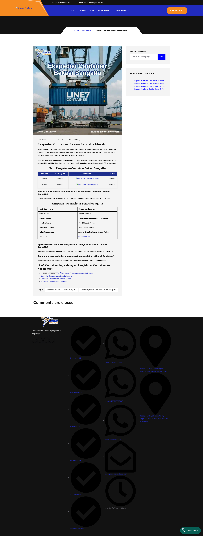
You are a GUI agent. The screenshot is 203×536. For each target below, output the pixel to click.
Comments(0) (74, 140)
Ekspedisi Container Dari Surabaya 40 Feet (149, 89)
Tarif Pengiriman (119, 10)
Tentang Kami (103, 10)
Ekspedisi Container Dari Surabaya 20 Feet (149, 86)
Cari (161, 57)
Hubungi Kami (176, 11)
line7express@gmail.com (93, 3)
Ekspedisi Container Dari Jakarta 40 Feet (149, 84)
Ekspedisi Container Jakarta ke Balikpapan (56, 276)
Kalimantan (86, 30)
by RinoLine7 (44, 140)
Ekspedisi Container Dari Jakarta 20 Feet (149, 81)
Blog (92, 10)
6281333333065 (64, 3)
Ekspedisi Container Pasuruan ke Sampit (56, 279)
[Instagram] (51, 340)
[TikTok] (40, 340)
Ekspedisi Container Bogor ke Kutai (54, 281)
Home (73, 10)
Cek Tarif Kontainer (138, 51)
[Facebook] (34, 340)
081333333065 (84, 237)
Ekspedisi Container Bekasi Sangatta (61, 290)
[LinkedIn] (45, 340)
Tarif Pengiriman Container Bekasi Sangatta (98, 290)
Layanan (82, 10)
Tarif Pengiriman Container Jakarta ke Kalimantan (75, 273)
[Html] (49, 322)
